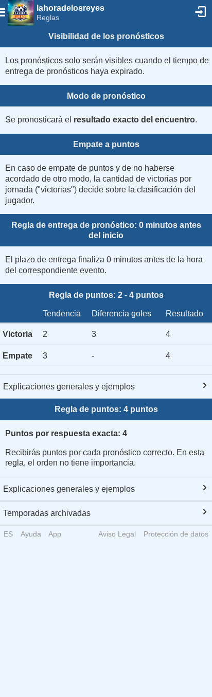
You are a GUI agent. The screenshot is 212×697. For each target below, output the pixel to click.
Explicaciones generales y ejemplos (69, 386)
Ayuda (31, 534)
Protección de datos (176, 534)
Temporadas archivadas (47, 513)
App (54, 534)
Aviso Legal (117, 534)
